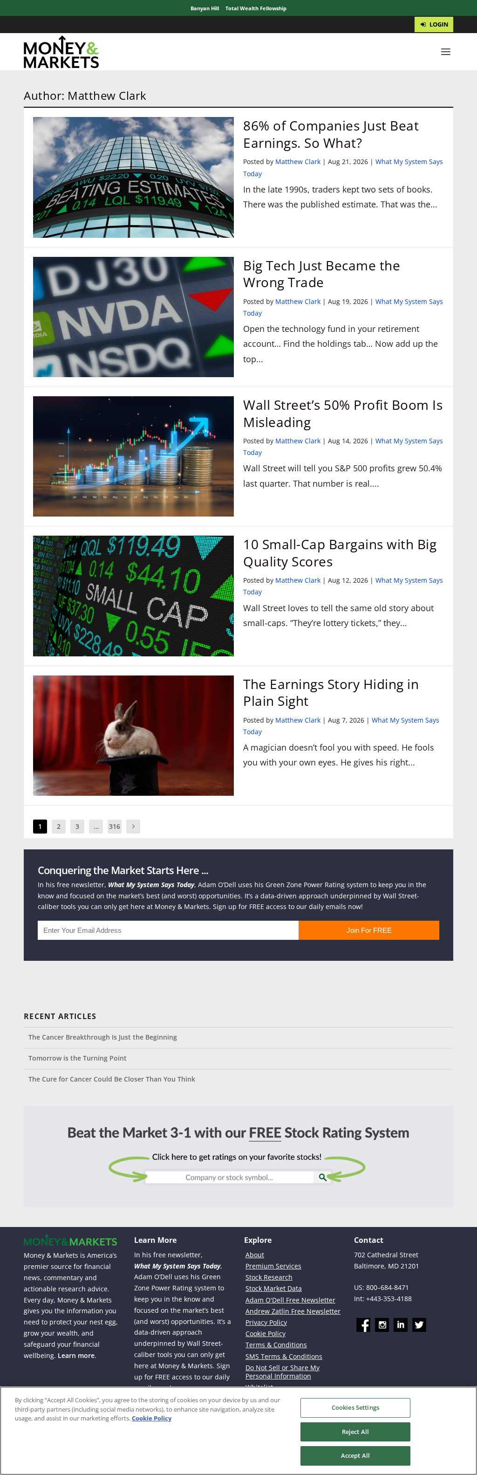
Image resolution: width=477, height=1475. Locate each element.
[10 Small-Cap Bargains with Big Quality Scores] (133, 596)
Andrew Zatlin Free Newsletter (293, 1311)
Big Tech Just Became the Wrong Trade (321, 273)
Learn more (76, 1355)
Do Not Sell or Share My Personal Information (282, 1371)
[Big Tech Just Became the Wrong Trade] (133, 317)
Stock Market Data (273, 1288)
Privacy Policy (266, 1322)
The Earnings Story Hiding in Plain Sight (331, 692)
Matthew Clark (297, 161)
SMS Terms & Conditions (283, 1356)
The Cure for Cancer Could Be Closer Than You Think (111, 1079)
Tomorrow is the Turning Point (77, 1058)
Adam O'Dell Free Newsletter (290, 1300)
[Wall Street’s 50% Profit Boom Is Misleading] (133, 456)
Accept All (355, 1455)
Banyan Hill (205, 8)
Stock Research (269, 1277)
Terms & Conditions (276, 1344)
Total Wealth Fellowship (255, 8)
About (254, 1254)
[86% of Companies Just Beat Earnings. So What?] (133, 177)
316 (114, 826)
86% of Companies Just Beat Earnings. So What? (331, 134)
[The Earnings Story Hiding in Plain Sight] (133, 735)
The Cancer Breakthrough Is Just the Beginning (102, 1037)
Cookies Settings (355, 1407)
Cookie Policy (265, 1333)
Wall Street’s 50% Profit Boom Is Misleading (343, 413)
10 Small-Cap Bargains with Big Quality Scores (339, 552)
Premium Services (273, 1265)
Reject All (355, 1431)
